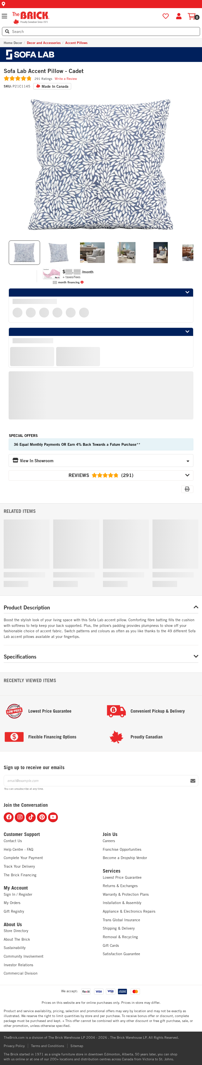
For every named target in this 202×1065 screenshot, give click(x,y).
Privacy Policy (14, 1046)
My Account (16, 888)
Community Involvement (23, 956)
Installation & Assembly (122, 902)
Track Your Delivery (19, 866)
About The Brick (17, 939)
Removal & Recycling (120, 937)
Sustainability (15, 947)
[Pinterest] (42, 817)
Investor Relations (18, 965)
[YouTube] (53, 817)
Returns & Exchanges (120, 885)
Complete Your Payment (23, 857)
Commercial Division (20, 973)
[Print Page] (187, 489)
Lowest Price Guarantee (122, 877)
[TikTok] (31, 817)
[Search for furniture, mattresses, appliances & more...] (7, 31)
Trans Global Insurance (121, 920)
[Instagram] (20, 817)
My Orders (12, 902)
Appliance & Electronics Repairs (129, 911)
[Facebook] (9, 817)
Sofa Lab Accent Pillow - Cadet (44, 71)
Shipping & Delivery (119, 928)
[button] (101, 4)
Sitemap (76, 1046)
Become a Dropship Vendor (125, 857)
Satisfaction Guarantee (121, 953)
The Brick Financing (20, 875)
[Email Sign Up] (193, 781)
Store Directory (16, 930)
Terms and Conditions (47, 1046)
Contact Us (13, 840)
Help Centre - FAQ (18, 849)
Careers (109, 840)
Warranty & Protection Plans (126, 894)
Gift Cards (111, 945)
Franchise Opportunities (122, 849)
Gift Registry (14, 911)
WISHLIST (165, 16)
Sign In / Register (18, 894)
